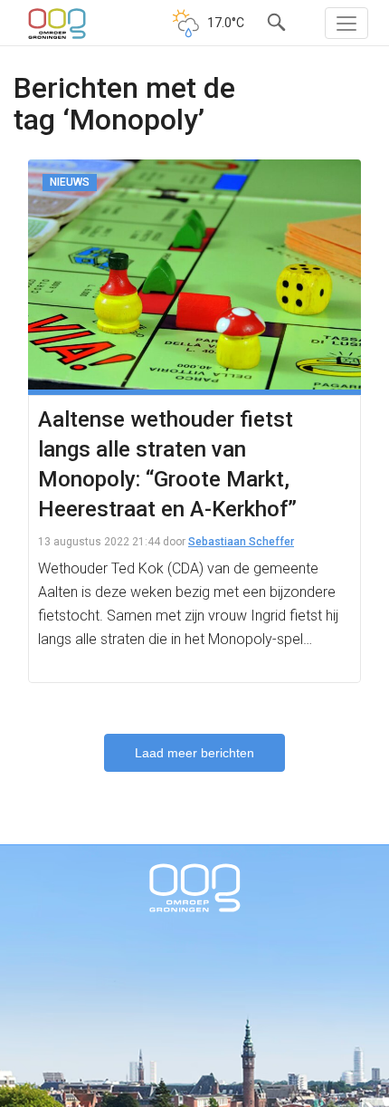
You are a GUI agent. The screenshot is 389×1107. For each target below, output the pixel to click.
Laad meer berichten (194, 753)
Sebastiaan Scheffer (241, 541)
